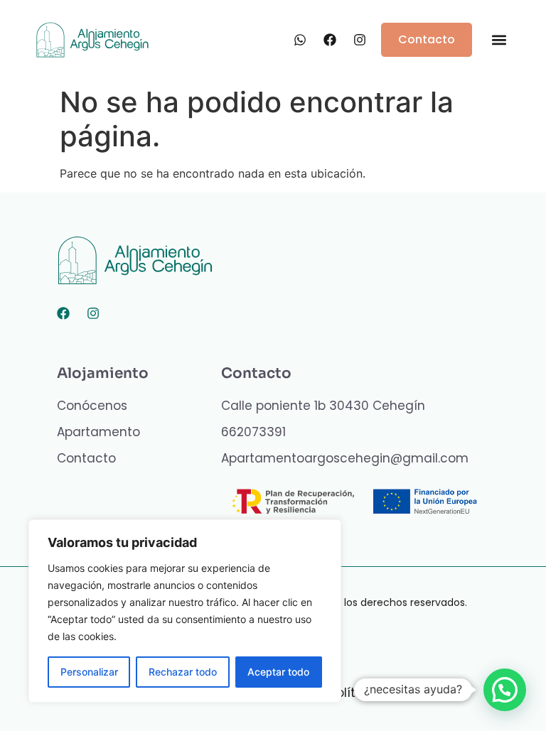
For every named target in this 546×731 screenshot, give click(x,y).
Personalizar (89, 672)
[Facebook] (63, 313)
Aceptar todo (278, 672)
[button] (498, 40)
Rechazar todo (183, 672)
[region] (184, 611)
